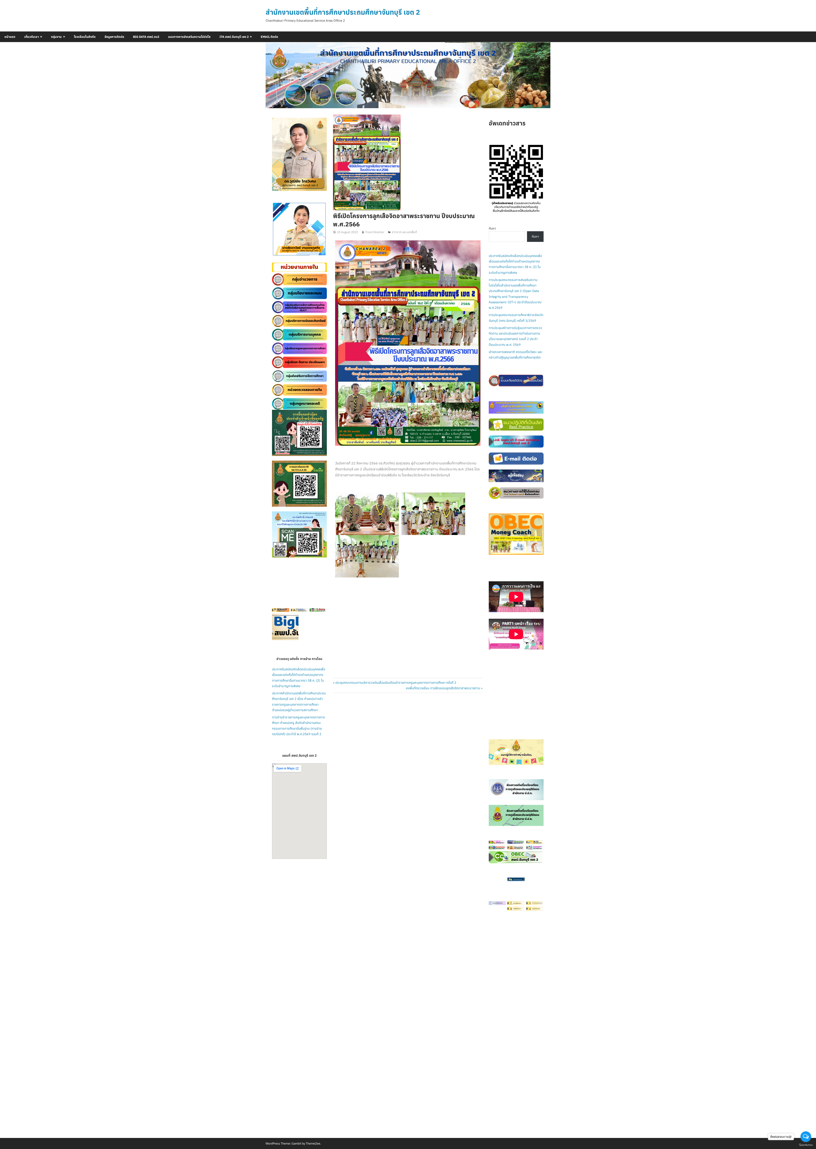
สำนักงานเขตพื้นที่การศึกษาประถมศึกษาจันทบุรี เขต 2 (343, 12)
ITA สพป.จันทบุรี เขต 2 (234, 37)
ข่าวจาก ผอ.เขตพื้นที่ (404, 232)
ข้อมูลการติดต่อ (114, 37)
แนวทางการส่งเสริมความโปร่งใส (189, 37)
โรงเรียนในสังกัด (85, 37)
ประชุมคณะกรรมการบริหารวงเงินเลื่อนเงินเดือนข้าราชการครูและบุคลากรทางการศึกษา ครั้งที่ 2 (395, 683)
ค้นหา (492, 228)
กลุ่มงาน (56, 37)
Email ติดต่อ (269, 37)
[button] (278, 229)
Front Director (375, 232)
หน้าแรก (9, 37)
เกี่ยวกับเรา (31, 37)
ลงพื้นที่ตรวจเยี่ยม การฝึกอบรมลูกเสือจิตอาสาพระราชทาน (443, 688)
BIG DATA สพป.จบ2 (146, 37)
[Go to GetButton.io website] (806, 1144)
